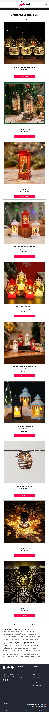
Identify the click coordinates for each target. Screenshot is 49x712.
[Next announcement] (46, 9)
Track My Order (36, 671)
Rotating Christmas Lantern (24, 127)
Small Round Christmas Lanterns (24, 67)
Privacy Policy (35, 682)
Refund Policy (35, 679)
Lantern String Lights (24, 486)
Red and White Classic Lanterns (24, 246)
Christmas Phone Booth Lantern (24, 187)
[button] (2, 5)
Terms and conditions (37, 685)
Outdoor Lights (21, 674)
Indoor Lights (20, 671)
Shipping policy (39, 710)
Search (34, 669)
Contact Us (35, 674)
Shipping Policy (36, 677)
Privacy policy (26, 710)
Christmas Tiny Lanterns (24, 306)
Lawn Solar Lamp (24, 606)
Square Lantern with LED (24, 426)
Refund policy (21, 710)
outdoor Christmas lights (25, 648)
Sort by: (27, 19)
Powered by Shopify (14, 710)
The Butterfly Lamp (24, 546)
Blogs (19, 682)
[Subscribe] (34, 695)
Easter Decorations (22, 679)
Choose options (24, 76)
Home (19, 669)
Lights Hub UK (8, 710)
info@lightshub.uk (36, 688)
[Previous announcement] (2, 9)
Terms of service (33, 710)
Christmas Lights (21, 677)
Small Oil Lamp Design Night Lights (24, 366)
